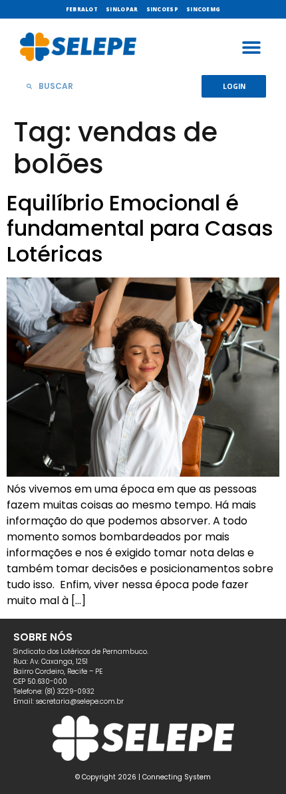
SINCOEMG (203, 9)
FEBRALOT (82, 9)
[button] (251, 47)
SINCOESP (162, 9)
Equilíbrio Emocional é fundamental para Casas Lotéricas (140, 228)
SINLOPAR (122, 9)
